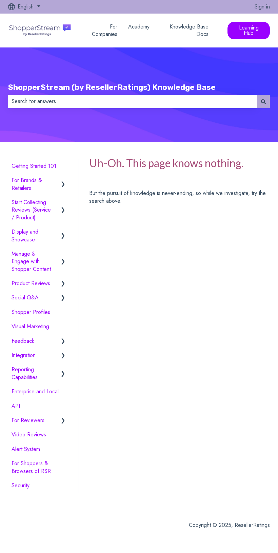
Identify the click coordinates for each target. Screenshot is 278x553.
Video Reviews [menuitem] (29, 434)
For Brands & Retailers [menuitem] (27, 184)
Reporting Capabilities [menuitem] (25, 373)
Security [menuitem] (20, 485)
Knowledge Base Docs (189, 30)
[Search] (263, 101)
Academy (139, 27)
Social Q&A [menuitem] (25, 297)
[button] (63, 181)
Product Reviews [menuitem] (31, 283)
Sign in (262, 7)
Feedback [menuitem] (23, 341)
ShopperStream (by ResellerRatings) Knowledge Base (112, 87)
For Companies (104, 30)
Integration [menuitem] (24, 355)
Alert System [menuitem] (26, 449)
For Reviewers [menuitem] (28, 420)
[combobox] (132, 101)
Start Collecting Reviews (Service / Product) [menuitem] (31, 209)
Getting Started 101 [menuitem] (34, 166)
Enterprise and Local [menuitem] (35, 391)
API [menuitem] (16, 406)
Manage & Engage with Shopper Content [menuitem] (31, 261)
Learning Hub (249, 30)
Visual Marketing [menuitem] (30, 326)
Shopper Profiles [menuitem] (31, 312)
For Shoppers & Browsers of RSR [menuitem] (31, 467)
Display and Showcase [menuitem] (25, 235)
